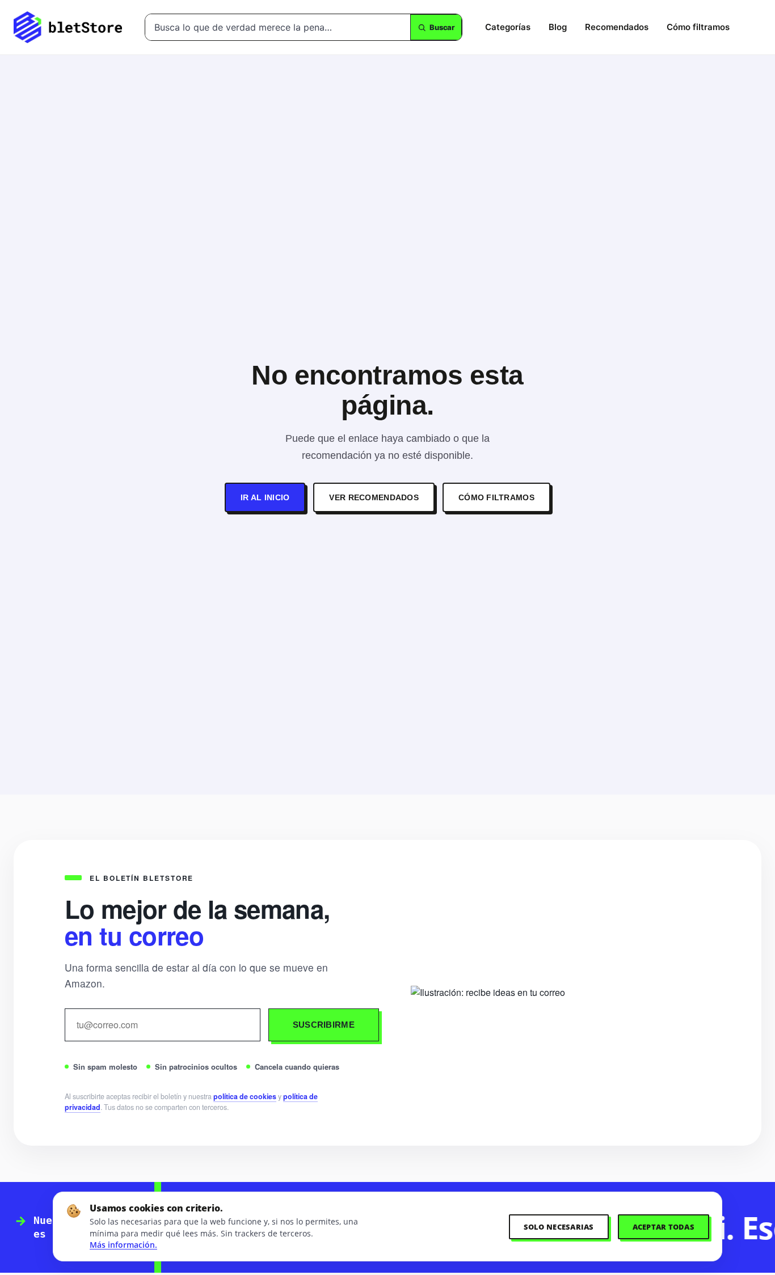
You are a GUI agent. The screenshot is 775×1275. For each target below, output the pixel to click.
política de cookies (244, 1096)
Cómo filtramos (698, 27)
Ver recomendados (373, 497)
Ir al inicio (265, 497)
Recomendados (616, 27)
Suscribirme (324, 1024)
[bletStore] (68, 27)
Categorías (507, 27)
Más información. (123, 1245)
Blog (558, 27)
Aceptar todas (663, 1227)
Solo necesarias (559, 1227)
